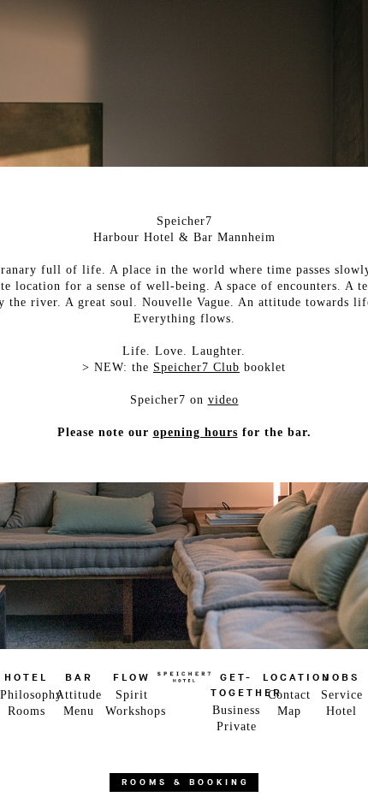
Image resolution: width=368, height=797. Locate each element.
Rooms (26, 711)
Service (342, 694)
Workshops (131, 711)
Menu (78, 711)
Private (237, 726)
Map (289, 711)
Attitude (79, 694)
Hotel (341, 711)
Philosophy (26, 694)
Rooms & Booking (186, 782)
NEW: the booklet (190, 367)
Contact (289, 694)
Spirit (132, 694)
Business (236, 710)
